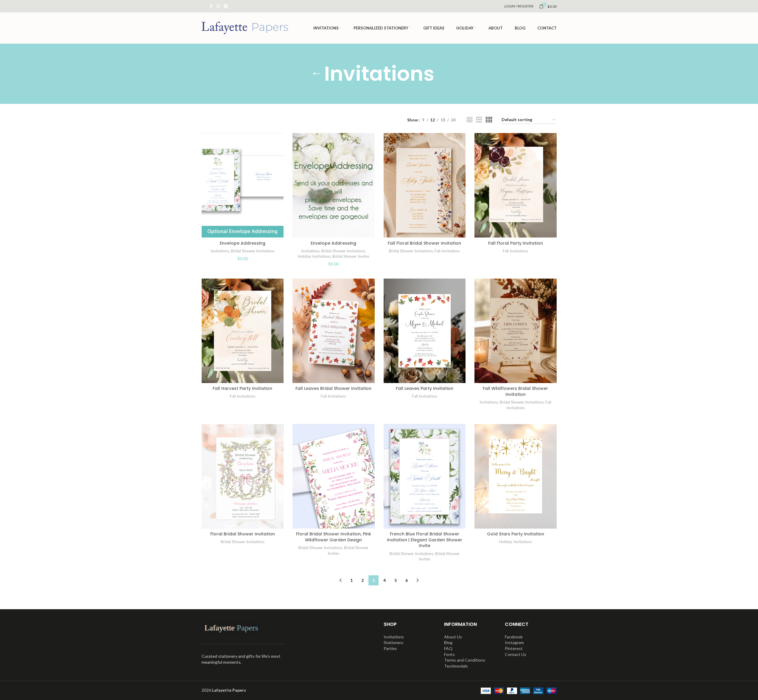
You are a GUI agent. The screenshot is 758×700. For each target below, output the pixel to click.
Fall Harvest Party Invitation (242, 388)
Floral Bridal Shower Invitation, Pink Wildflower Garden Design (333, 537)
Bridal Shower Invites (350, 256)
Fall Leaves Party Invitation (424, 388)
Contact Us (515, 654)
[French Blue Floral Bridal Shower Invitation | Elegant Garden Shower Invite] (425, 476)
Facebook (514, 636)
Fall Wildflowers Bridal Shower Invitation (515, 391)
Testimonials (456, 665)
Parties (390, 648)
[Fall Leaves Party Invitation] (425, 331)
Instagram (514, 642)
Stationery (393, 642)
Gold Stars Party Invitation (515, 534)
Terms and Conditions (464, 659)
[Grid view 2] (469, 120)
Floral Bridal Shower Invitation (242, 534)
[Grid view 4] (489, 120)
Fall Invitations (447, 251)
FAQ (448, 648)
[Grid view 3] (479, 120)
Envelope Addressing (242, 243)
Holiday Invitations (314, 256)
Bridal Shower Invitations (253, 251)
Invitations (220, 251)
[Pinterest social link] (226, 6)
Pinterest (514, 648)
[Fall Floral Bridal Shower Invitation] (425, 185)
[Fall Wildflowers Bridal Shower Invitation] (515, 331)
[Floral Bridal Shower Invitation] (243, 476)
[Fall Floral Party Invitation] (515, 185)
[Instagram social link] (218, 6)
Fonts (449, 654)
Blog (448, 642)
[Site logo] (245, 27)
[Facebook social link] (211, 6)
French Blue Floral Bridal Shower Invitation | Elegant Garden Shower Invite (424, 540)
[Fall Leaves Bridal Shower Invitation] (333, 331)
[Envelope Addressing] (243, 185)
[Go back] (316, 74)
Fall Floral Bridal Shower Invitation (424, 243)
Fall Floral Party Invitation (515, 243)
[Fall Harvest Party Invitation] (243, 331)
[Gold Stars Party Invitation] (515, 476)
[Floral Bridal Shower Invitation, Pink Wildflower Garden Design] (333, 476)
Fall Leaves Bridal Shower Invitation (333, 388)
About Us (453, 636)
